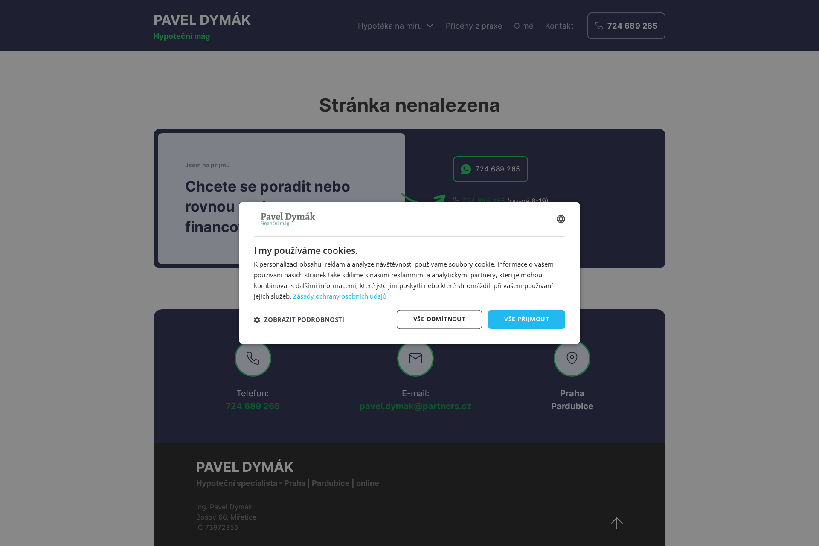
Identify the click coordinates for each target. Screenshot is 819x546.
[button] (299, 319)
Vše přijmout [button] (526, 319)
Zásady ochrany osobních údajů (339, 296)
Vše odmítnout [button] (439, 319)
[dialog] (409, 273)
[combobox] (561, 219)
